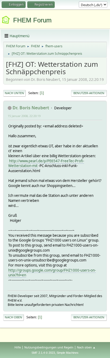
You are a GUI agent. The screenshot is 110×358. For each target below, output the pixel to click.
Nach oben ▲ (86, 347)
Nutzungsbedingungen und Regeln (48, 347)
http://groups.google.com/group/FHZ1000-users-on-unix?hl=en (52, 273)
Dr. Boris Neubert (31, 108)
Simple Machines (67, 352)
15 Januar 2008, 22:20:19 (24, 116)
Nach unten (14, 93)
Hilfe (17, 347)
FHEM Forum (32, 20)
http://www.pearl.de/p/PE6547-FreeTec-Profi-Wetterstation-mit (46, 163)
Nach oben (13, 317)
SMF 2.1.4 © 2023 (43, 352)
